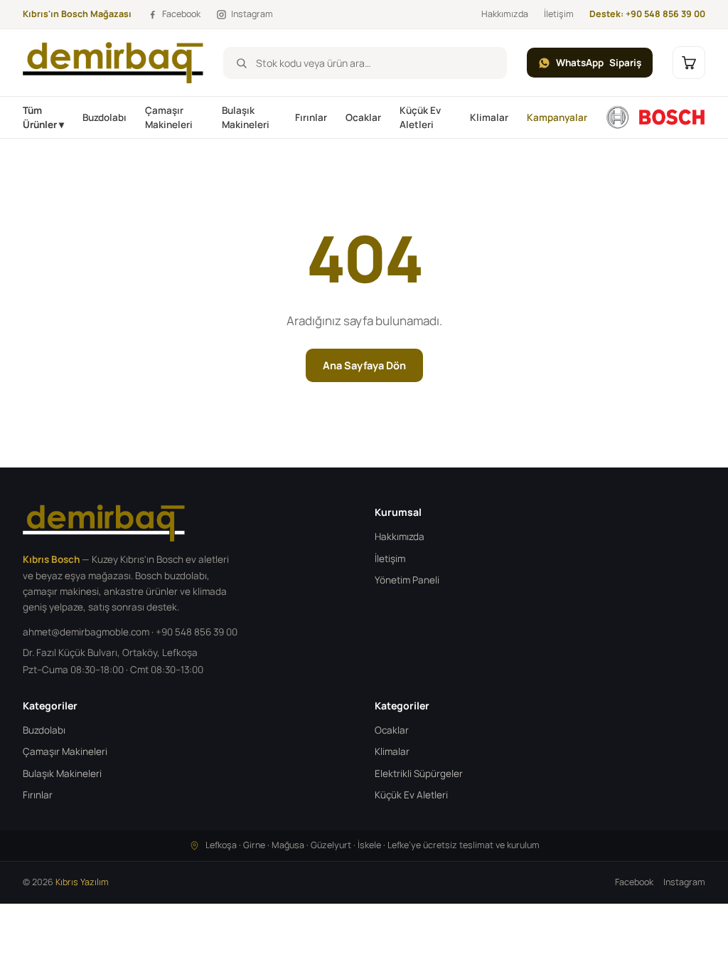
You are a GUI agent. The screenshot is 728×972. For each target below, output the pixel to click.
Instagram (684, 882)
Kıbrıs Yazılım (82, 882)
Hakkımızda (504, 14)
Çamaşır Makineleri (169, 117)
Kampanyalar (557, 117)
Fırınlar (311, 117)
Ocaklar (363, 117)
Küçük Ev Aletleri (420, 117)
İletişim (559, 14)
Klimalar (489, 117)
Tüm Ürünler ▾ (43, 117)
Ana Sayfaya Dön (364, 365)
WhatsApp (598, 62)
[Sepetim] (689, 62)
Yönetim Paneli (407, 580)
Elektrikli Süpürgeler (419, 773)
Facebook (634, 882)
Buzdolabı (104, 117)
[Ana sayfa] (655, 117)
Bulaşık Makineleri (245, 117)
